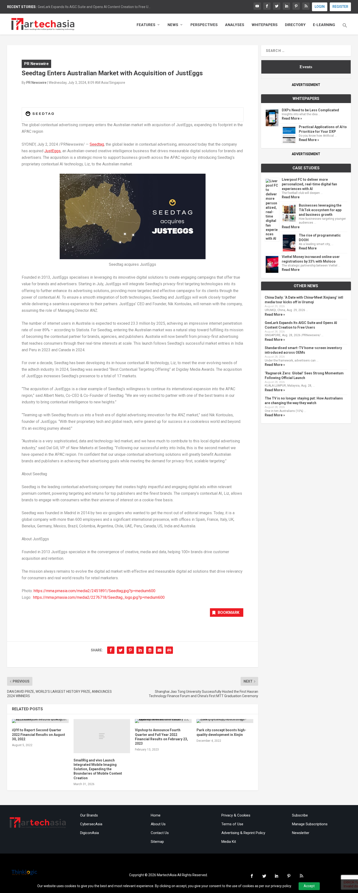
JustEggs (52, 151)
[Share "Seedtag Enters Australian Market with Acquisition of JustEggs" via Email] (159, 650)
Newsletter (300, 833)
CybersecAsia (91, 824)
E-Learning (324, 25)
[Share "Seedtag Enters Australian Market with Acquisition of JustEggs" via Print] (169, 650)
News (173, 25)
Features (146, 25)
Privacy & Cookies (235, 815)
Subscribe (300, 815)
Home (155, 815)
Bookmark (228, 612)
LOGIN (320, 7)
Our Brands (89, 815)
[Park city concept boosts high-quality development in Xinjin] (225, 721)
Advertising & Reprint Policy (243, 833)
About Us (158, 824)
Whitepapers (265, 25)
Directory (295, 25)
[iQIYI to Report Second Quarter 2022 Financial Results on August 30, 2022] (40, 721)
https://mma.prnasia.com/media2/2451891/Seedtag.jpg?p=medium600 (94, 591)
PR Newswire (36, 63)
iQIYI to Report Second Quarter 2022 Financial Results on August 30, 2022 (38, 734)
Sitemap (157, 841)
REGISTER (340, 7)
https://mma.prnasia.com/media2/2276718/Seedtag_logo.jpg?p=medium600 (99, 597)
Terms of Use (232, 824)
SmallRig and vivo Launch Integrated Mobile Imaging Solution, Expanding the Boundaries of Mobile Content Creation (98, 769)
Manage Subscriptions (310, 824)
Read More (291, 197)
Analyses (234, 25)
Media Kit (228, 841)
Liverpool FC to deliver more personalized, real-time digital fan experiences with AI (309, 184)
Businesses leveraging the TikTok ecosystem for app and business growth (320, 210)
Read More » (292, 118)
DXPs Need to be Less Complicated (310, 110)
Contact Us (160, 833)
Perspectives (204, 25)
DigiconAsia (89, 833)
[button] (344, 29)
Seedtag (97, 144)
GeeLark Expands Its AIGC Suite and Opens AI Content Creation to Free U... (94, 7)
